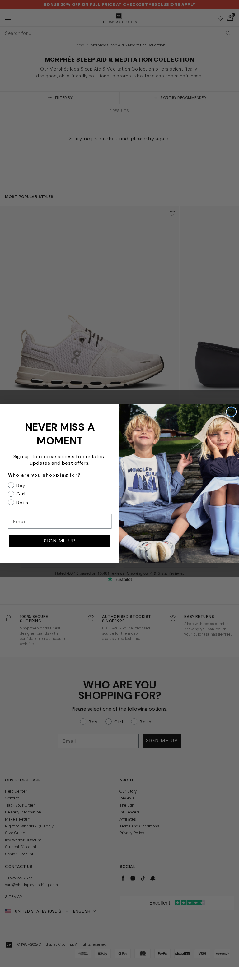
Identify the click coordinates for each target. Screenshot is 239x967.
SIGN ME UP (59, 540)
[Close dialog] (231, 412)
